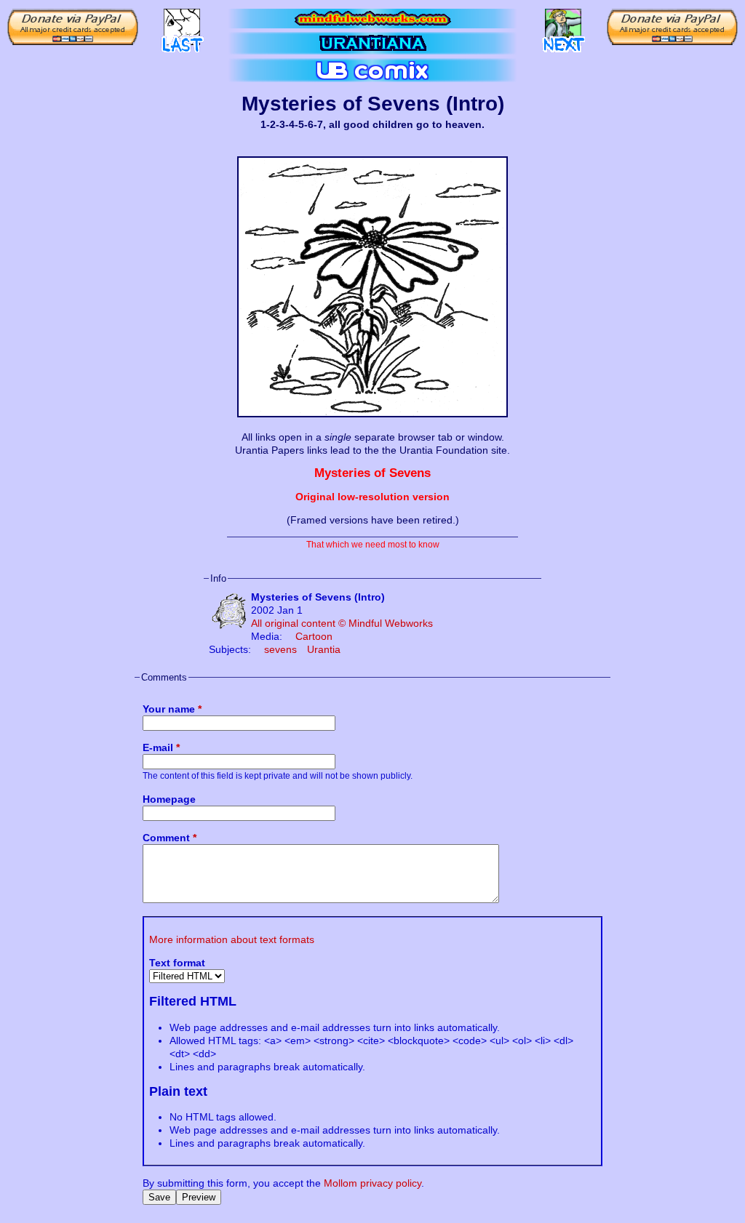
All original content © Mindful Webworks (342, 623)
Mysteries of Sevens (372, 473)
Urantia (323, 649)
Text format (177, 963)
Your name (172, 709)
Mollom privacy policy (372, 1183)
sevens (280, 649)
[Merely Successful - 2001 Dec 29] (182, 26)
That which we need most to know (372, 544)
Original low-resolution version (372, 496)
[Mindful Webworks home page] (372, 18)
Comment (169, 837)
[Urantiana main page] (372, 43)
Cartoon (313, 636)
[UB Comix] (372, 70)
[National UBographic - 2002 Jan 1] (563, 26)
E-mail (161, 747)
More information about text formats (231, 939)
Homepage (169, 799)
